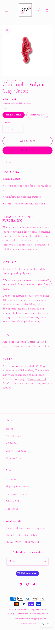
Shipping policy (38, 619)
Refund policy (24, 614)
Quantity (7, 122)
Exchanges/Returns (16, 494)
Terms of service (20, 619)
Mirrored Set (37, 115)
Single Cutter (13, 115)
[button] (7, 10)
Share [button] (8, 162)
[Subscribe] (44, 562)
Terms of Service (15, 458)
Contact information (29, 624)
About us (11, 479)
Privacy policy (41, 614)
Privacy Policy (13, 501)
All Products (12, 443)
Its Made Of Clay (26, 610)
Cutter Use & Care (16, 451)
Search (9, 429)
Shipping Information (17, 486)
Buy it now (28, 150)
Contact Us (12, 509)
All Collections (14, 436)
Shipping (6, 103)
